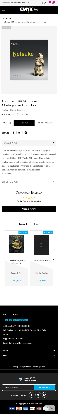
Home (15, 367)
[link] (42, 3)
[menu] (3, 10)
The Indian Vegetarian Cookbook (16, 262)
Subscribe (44, 387)
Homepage (6, 18)
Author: (5, 110)
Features (36, 367)
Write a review (29, 209)
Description (29, 142)
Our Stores (27, 367)
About (20, 367)
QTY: (5, 123)
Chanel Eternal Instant (41, 260)
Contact (42, 367)
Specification (28, 181)
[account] (45, 3)
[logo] (29, 10)
